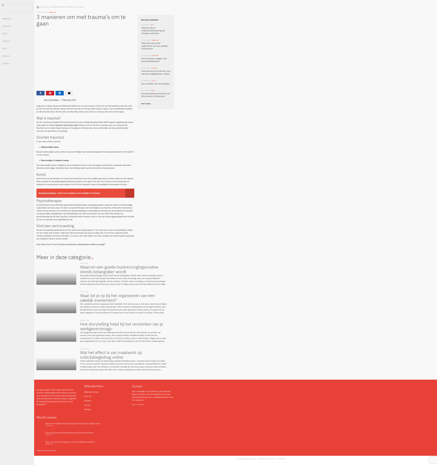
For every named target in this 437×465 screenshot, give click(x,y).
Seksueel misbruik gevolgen (66, 125)
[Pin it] (50, 93)
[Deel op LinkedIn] (60, 93)
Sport (4, 33)
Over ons (6, 56)
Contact (5, 63)
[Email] (69, 93)
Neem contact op (138, 405)
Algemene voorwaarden (266, 459)
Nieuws (44, 7)
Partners (87, 400)
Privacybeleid (281, 459)
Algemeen (6, 18)
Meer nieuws (146, 104)
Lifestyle (5, 41)
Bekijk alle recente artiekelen (46, 450)
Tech (4, 48)
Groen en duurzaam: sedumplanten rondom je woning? (82, 244)
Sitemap (87, 409)
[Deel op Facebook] (40, 93)
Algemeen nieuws (91, 392)
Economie (6, 26)
